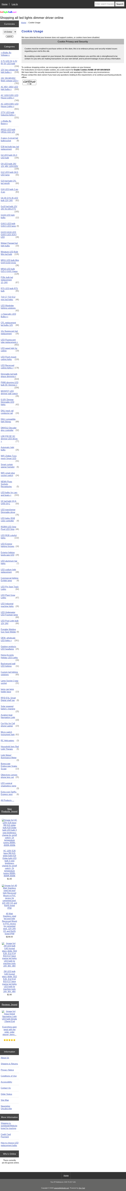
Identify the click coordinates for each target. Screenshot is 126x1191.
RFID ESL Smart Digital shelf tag (10, 699)
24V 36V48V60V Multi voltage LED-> (10, 80)
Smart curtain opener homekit (10, 465)
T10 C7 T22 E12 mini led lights (10, 298)
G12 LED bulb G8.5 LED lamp (10, 173)
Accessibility (6, 1082)
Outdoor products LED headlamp (10, 647)
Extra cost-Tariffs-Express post (10, 793)
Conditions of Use (9, 1076)
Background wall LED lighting (10, 664)
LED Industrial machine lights (10, 605)
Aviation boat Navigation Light (10, 717)
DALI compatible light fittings (10, 420)
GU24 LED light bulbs (10, 216)
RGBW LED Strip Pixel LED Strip (10, 528)
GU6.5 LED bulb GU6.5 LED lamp (10, 224)
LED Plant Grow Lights (10, 596)
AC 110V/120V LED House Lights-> (10, 97)
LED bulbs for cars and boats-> (10, 493)
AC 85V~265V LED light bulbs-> (10, 88)
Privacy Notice (7, 1070)
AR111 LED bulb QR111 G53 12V (10, 131)
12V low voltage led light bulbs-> (10, 71)
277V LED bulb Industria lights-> (10, 114)
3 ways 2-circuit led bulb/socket (10, 139)
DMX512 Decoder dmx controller (10, 429)
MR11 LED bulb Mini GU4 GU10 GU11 (10, 262)
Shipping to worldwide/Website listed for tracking (9, 1125)
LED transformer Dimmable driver (10, 511)
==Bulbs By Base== (6, 122)
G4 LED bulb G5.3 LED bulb (10, 156)
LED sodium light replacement (10, 570)
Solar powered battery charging (10, 708)
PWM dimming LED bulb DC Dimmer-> (10, 384)
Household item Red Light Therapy (10, 747)
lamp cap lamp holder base (10, 690)
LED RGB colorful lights (10, 536)
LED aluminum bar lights (10, 562)
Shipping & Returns (9, 1064)
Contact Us (6, 1088)
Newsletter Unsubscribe (6, 1107)
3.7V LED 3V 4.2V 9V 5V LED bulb (10, 63)
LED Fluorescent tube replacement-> (10, 342)
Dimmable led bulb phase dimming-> (10, 376)
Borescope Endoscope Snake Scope (10, 766)
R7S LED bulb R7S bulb (10, 289)
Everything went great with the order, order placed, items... (9, 1031)
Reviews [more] (9, 1004)
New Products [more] (9, 810)
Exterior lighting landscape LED (10, 553)
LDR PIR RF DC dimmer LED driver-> (10, 438)
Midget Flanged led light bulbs (10, 244)
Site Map (5, 1100)
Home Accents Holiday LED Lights (10, 657)
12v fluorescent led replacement (10, 332)
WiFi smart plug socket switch (10, 474)
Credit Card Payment (6, 1135)
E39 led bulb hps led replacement (10, 148)
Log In (15, 4)
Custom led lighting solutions (10, 673)
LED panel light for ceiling (10, 349)
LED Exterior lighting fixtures (10, 545)
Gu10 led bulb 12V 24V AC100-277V (10, 208)
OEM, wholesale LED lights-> (10, 639)
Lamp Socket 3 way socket (10, 682)
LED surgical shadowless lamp (10, 785)
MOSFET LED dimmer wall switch (10, 393)
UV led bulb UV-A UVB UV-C (10, 502)
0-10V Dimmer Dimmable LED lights (10, 402)
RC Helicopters (10, 740)
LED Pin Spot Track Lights (10, 588)
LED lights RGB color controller (10, 519)
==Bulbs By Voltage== (6, 53)
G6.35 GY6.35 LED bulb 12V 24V (10, 199)
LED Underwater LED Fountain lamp (10, 614)
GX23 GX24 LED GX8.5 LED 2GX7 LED (10, 234)
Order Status (6, 1094)
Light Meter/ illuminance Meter (10, 757)
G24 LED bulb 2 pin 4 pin (10, 190)
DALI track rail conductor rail (10, 412)
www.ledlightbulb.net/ (61, 1188)
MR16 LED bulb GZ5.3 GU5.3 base (10, 271)
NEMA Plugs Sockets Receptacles (10, 484)
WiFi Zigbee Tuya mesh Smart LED (10, 458)
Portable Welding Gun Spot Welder (10, 630)
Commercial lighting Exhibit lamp (10, 579)
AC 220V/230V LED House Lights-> (10, 106)
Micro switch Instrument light (10, 733)
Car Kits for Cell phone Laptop (10, 724)
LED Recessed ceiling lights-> (10, 366)
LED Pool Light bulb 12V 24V (10, 622)
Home (5, 4)
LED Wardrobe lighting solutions (10, 307)
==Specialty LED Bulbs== (8, 315)
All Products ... (7, 800)
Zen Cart (82, 1188)
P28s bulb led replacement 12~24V (10, 279)
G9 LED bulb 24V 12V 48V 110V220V (10, 166)
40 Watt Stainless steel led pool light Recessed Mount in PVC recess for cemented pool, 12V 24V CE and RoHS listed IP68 (9, 923)
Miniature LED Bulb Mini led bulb (10, 253)
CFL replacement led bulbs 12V (10, 324)
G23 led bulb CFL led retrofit (10, 182)
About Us (5, 1058)
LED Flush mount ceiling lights (10, 358)
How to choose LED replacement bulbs (9, 1144)
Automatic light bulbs (10, 448)
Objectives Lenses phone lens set (10, 776)
